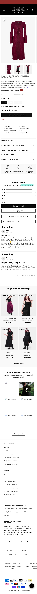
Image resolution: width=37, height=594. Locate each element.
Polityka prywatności (11, 464)
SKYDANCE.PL (14, 590)
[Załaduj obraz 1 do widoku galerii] (9, 69)
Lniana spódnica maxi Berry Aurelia (10, 319)
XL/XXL (18, 102)
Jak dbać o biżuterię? (11, 491)
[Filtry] (3, 221)
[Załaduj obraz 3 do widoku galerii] (28, 69)
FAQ (5, 474)
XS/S (4, 102)
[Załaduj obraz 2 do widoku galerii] (18, 69)
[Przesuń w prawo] (35, 70)
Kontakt (6, 447)
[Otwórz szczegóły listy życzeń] (31, 585)
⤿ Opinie (7, 515)
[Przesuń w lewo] (2, 70)
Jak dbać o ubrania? (11, 488)
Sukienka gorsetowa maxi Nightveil (10, 354)
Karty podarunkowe (11, 494)
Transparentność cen (11, 457)
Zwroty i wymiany (10, 481)
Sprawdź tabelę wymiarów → (13, 106)
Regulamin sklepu (10, 460)
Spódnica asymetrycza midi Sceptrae (27, 354)
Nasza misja (8, 454)
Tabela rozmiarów (10, 484)
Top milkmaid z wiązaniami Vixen (27, 319)
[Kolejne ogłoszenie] (33, 2)
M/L (11, 102)
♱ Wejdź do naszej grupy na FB (15, 512)
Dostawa (7, 478)
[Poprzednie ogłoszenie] (3, 2)
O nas (6, 450)
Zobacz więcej (18, 363)
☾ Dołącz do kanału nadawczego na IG (18, 508)
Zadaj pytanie (18, 211)
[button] (4, 10)
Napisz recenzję (19, 206)
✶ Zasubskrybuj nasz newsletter (15, 505)
